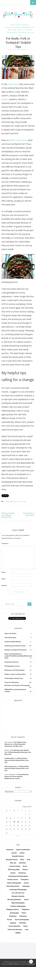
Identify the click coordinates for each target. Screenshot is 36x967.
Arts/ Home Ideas (10, 637)
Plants (24, 913)
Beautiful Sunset (12, 859)
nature (26, 899)
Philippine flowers (12, 909)
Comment (5, 543)
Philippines (26, 909)
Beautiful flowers (18, 856)
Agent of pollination (23, 849)
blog (28, 859)
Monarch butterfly (18, 896)
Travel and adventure (15, 929)
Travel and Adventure (12, 682)
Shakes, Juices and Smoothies (15, 674)
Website (4, 585)
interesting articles (12, 886)
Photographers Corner (12, 666)
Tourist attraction (14, 926)
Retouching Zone (10, 766)
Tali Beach (22, 923)
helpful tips (13, 501)
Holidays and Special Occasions (16, 650)
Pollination (13, 916)
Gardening (22, 873)
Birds (22, 859)
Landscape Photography (18, 889)
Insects (26, 883)
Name (4, 572)
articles (22, 853)
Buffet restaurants (18, 140)
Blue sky (13, 863)
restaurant (13, 84)
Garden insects (12, 879)
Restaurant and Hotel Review (14, 670)
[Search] (29, 604)
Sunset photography (22, 919)
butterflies (22, 863)
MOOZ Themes (13, 964)
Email (4, 579)
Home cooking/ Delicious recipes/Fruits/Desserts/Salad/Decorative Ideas (20, 27)
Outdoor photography (18, 906)
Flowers (25, 869)
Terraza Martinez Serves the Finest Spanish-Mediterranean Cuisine (17, 776)
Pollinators (23, 916)
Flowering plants (14, 869)
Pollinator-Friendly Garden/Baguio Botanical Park (8, 515)
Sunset (9, 919)
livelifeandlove (24, 50)
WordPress (31, 964)
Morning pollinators (14, 899)
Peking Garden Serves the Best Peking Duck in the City (17, 760)
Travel (25, 926)
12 (14, 822)
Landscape (26, 886)
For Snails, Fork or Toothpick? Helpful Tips (18, 42)
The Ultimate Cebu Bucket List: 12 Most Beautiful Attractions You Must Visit (15, 744)
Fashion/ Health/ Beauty (13, 641)
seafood (5, 99)
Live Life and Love (18, 893)
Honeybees (25, 879)
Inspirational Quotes (12, 662)
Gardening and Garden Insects (15, 645)
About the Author (10, 633)
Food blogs (6, 501)
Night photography (18, 903)
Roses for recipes (21, 501)
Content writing (14, 866)
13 (18, 822)
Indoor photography (14, 883)
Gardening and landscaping (18, 876)
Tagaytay (13, 923)
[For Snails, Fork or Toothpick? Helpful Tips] (18, 67)
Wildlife (18, 933)
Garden (13, 873)
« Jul (17, 836)
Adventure (9, 849)
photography (14, 913)
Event (25, 866)
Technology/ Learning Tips (14, 678)
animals (14, 853)
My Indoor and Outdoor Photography (17, 685)
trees (26, 929)
